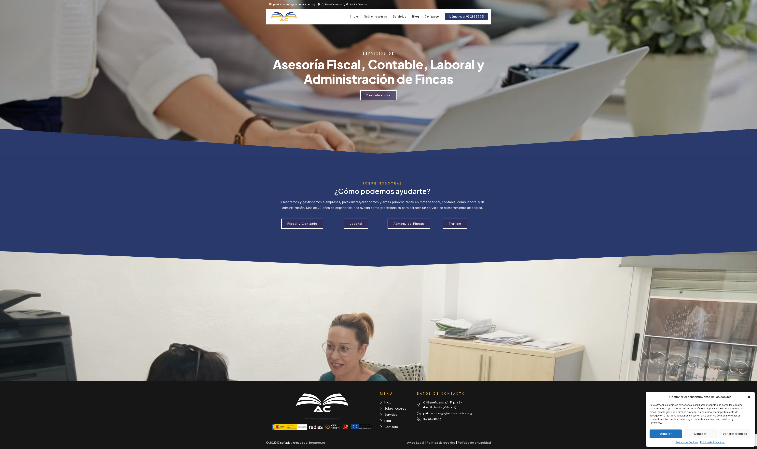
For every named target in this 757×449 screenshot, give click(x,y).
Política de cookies (440, 442)
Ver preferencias (735, 434)
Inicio (354, 16)
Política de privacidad (474, 442)
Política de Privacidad (712, 442)
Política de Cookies (687, 442)
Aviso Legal (415, 442)
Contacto (432, 16)
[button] (749, 397)
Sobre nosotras (375, 16)
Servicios (399, 16)
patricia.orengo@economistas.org (293, 4)
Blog (415, 16)
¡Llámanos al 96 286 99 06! (466, 16)
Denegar (700, 434)
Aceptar (666, 434)
